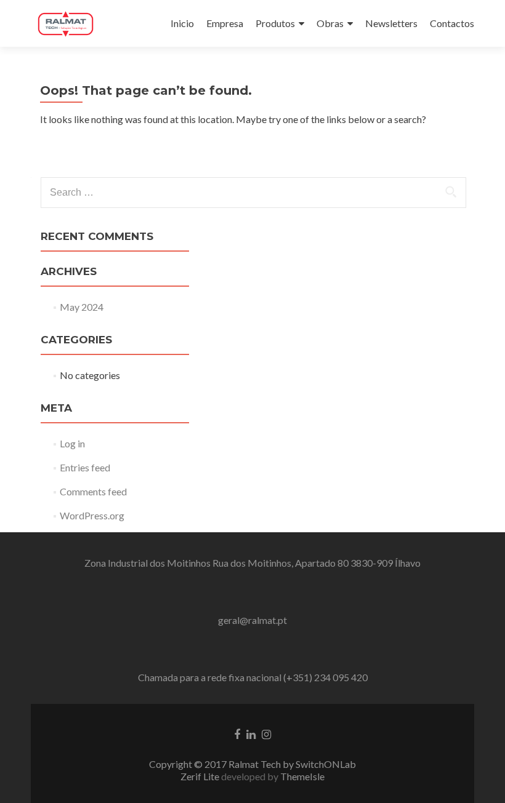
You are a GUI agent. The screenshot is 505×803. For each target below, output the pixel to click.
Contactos (452, 23)
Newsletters (391, 23)
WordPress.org (92, 515)
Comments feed (93, 491)
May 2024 (81, 307)
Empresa (224, 23)
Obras (330, 23)
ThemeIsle (302, 776)
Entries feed (85, 467)
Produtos (275, 23)
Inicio (182, 23)
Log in (72, 443)
